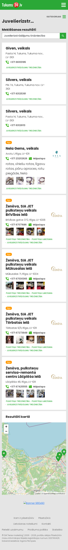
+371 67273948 (17, 332)
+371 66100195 (17, 62)
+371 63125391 (17, 93)
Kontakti (46, 523)
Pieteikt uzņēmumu (12, 529)
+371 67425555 (17, 386)
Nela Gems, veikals (22, 148)
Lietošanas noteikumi (25, 523)
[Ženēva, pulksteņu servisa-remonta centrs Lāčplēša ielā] (10, 393)
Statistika (57, 529)
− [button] (6, 431)
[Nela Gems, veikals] (10, 181)
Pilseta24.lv (44, 518)
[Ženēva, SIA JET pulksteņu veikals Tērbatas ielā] (10, 340)
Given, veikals (18, 48)
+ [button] (6, 427)
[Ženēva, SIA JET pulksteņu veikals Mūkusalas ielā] (10, 286)
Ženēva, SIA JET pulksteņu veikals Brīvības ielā (21, 210)
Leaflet (37, 493)
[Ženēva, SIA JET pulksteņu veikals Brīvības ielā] (10, 232)
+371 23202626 (17, 158)
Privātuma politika (38, 529)
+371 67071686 (17, 224)
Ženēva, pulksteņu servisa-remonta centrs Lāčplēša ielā (23, 372)
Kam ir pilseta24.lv (24, 518)
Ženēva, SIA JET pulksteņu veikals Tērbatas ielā (21, 318)
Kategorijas (54, 16)
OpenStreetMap (49, 493)
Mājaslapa (38, 158)
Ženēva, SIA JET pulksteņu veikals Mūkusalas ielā (21, 264)
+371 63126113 (17, 125)
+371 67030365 (17, 278)
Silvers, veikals (19, 79)
